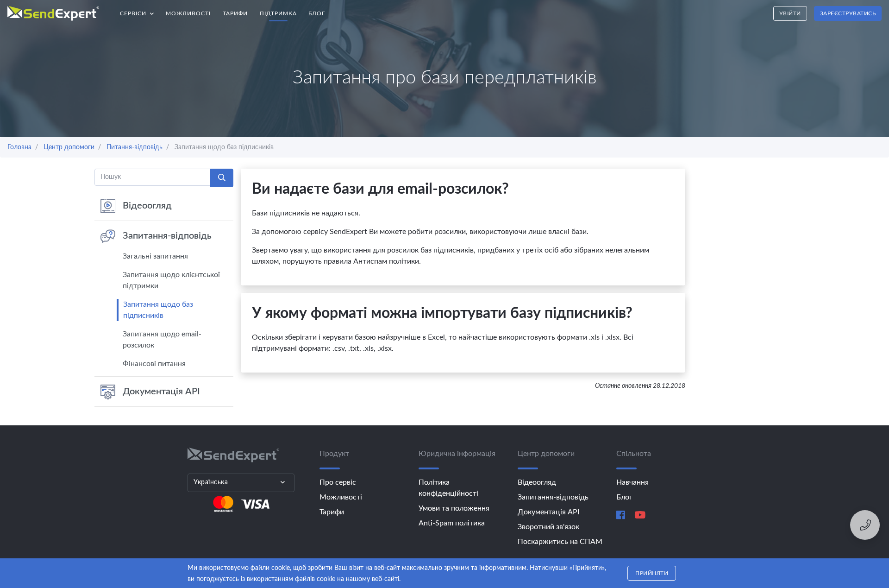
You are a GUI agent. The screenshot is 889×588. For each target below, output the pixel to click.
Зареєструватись (848, 13)
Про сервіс (337, 482)
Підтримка (278, 13)
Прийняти (651, 573)
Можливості (188, 13)
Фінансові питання (154, 363)
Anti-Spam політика (452, 523)
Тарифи (235, 13)
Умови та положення (454, 508)
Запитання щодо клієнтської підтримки (171, 280)
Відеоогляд (147, 205)
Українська (211, 482)
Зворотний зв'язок (548, 527)
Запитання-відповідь (167, 235)
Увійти (790, 13)
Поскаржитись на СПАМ (560, 541)
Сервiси (140, 11)
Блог (316, 13)
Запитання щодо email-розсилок (162, 339)
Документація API (161, 391)
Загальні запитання (155, 256)
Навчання (632, 482)
